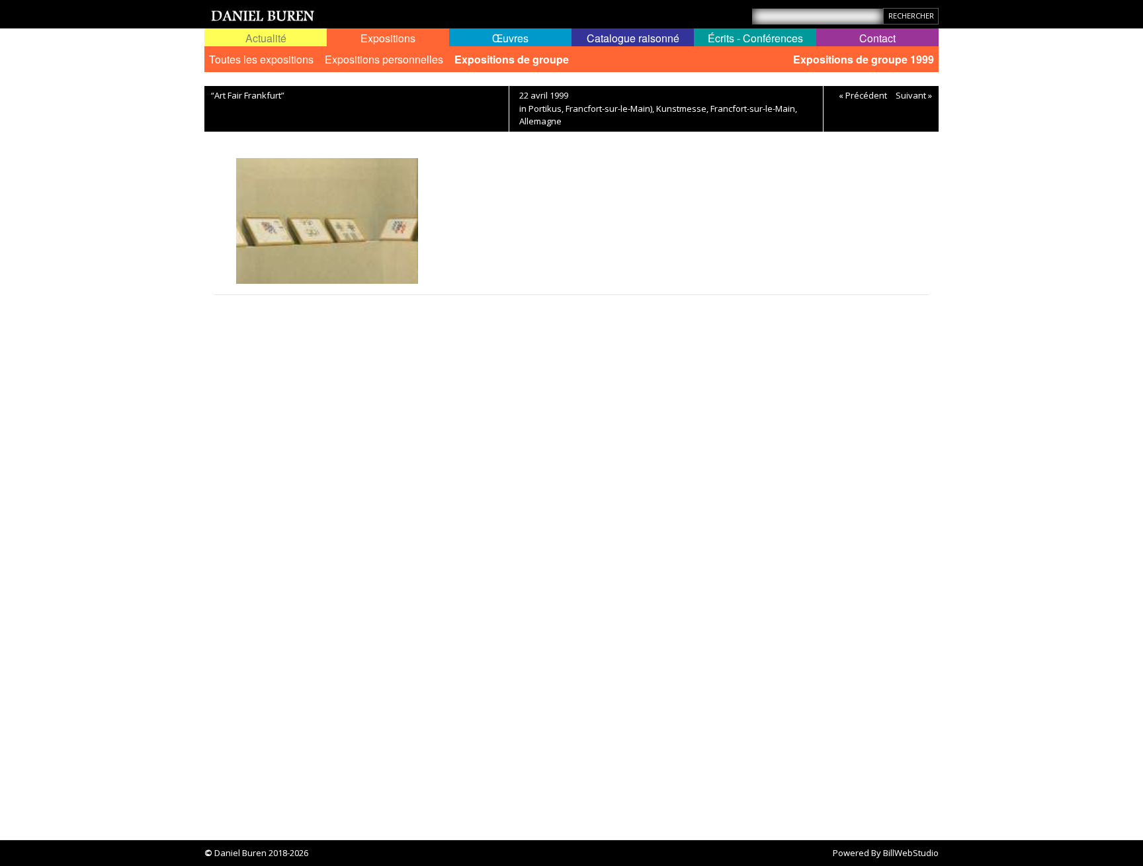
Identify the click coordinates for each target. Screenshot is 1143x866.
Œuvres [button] (510, 38)
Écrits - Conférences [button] (755, 38)
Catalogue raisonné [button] (633, 38)
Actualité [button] (265, 38)
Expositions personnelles (384, 59)
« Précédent (863, 95)
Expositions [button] (387, 38)
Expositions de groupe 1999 (863, 59)
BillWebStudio (911, 853)
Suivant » (914, 95)
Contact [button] (877, 38)
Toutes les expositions (261, 59)
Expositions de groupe (511, 59)
